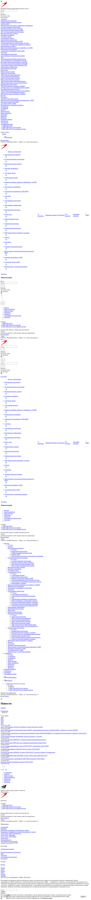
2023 (2, 722)
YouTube (3, 876)
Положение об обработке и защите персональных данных (18, 832)
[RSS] (1, 699)
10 (6, 769)
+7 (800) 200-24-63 (6, 126)
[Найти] (2, 12)
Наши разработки (9, 309)
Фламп (3, 871)
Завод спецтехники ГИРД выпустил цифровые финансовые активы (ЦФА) (23, 743)
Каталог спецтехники (14, 151)
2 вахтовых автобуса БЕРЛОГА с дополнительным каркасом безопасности (23, 739)
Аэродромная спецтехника (19, 594)
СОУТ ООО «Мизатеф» (8, 835)
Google (3, 868)
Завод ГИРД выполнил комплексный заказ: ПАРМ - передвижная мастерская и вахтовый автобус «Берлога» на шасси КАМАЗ (39, 730)
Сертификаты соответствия (12, 315)
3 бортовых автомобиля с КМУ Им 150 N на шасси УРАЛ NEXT (20, 749)
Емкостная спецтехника (18, 616)
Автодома (4, 855)
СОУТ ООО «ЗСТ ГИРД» (8, 836)
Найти (3, 891)
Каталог (6, 307)
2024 (2, 720)
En (3, 281)
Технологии (4, 838)
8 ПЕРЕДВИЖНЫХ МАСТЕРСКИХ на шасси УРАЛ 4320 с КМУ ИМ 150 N (24, 755)
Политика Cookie (47, 898)
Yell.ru (2, 872)
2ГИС (2, 869)
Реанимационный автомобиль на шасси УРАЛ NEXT (17, 762)
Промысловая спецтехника (19, 631)
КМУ (2, 854)
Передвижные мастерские (19, 551)
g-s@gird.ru (5, 140)
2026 (2, 717)
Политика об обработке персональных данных (15, 830)
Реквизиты (7, 312)
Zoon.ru (3, 874)
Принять (83, 896)
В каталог (4, 274)
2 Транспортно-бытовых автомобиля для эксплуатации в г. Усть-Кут (21, 736)
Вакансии (7, 314)
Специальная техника (18, 575)
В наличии (4, 858)
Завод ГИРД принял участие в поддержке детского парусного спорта (22, 727)
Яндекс (3, 864)
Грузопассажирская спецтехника (21, 561)
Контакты (7, 317)
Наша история (8, 311)
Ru (1, 281)
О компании (11, 656)
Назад (11, 545)
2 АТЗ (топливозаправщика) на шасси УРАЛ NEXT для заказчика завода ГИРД (25, 746)
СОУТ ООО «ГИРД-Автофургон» (11, 833)
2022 (2, 723)
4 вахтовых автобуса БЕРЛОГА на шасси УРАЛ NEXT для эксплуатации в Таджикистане (28, 752)
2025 (2, 719)
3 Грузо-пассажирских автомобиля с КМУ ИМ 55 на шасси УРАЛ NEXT (23, 759)
